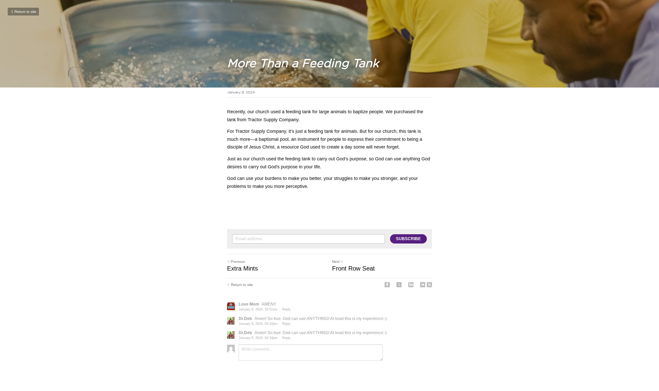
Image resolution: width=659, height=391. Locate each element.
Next (336, 261)
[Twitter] (399, 284)
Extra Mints (242, 268)
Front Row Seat (353, 268)
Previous (238, 261)
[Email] (422, 284)
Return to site (25, 12)
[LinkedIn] (410, 284)
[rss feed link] (429, 284)
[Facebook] (387, 284)
